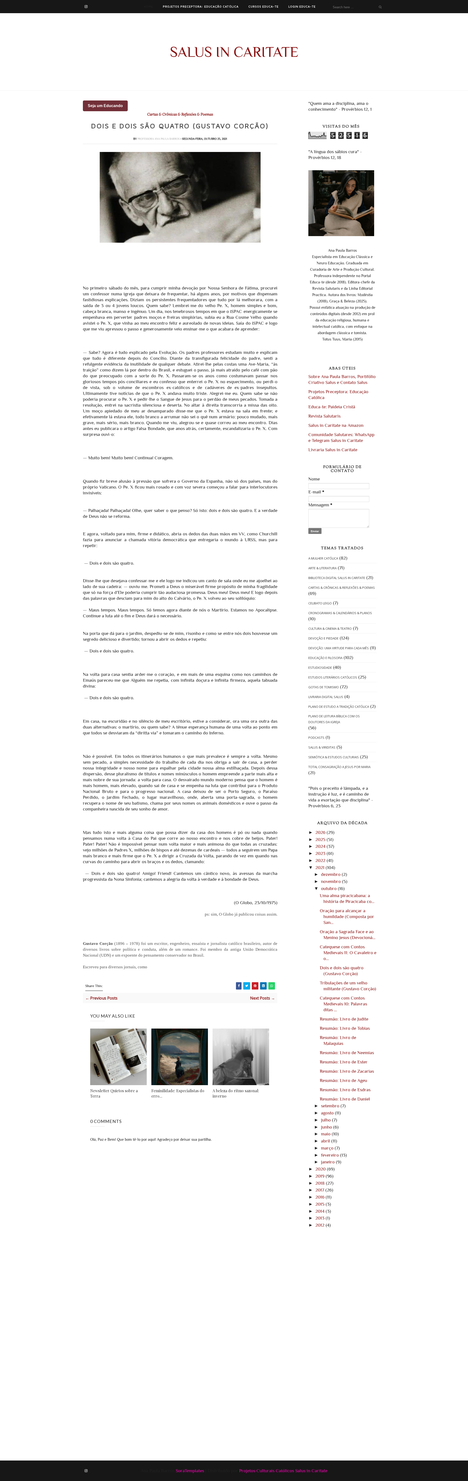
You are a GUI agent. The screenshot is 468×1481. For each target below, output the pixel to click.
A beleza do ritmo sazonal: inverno (236, 1093)
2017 (320, 1189)
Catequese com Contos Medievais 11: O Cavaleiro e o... (348, 952)
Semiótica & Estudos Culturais (333, 757)
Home (148, 6)
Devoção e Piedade (323, 638)
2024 (321, 846)
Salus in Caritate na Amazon (335, 425)
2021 (320, 867)
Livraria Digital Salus (325, 697)
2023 (321, 853)
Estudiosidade (320, 667)
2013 (320, 1218)
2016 (320, 1197)
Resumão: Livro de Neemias (347, 1052)
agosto (328, 1112)
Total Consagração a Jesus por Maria (339, 767)
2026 (321, 832)
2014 (320, 1211)
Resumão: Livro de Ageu (343, 1080)
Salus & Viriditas (321, 747)
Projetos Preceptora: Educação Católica (201, 6)
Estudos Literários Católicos (332, 677)
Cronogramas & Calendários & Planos (340, 613)
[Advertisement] (118, 1291)
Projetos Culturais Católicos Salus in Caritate (283, 1470)
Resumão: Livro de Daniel (345, 1098)
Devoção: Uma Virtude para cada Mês (338, 648)
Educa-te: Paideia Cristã (331, 406)
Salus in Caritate (234, 52)
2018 (320, 1183)
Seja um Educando (105, 106)
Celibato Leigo (320, 603)
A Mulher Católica (323, 558)
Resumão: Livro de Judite (344, 1018)
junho (327, 1127)
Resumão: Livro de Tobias (345, 1028)
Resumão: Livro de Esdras (345, 1089)
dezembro (331, 874)
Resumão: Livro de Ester (344, 1061)
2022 (321, 860)
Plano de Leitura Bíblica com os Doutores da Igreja (334, 719)
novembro (331, 881)
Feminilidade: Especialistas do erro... (177, 1093)
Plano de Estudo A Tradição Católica (338, 706)
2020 (321, 1168)
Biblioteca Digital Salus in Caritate (336, 578)
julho (326, 1119)
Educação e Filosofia (325, 658)
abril (326, 1140)
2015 (320, 1204)
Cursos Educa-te (263, 6)
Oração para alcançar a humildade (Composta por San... (347, 916)
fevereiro (330, 1155)
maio (326, 1133)
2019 (320, 1176)
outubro (329, 888)
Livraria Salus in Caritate (332, 449)
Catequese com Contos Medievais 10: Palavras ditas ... (343, 1003)
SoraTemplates (190, 1470)
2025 (321, 839)
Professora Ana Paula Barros (158, 138)
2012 (320, 1225)
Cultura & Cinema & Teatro (330, 628)
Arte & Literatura (322, 568)
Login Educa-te (302, 6)
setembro (331, 1105)
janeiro (328, 1161)
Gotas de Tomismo (323, 687)
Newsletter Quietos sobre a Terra (114, 1093)
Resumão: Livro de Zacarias (347, 1071)
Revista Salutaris (324, 416)
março (328, 1148)
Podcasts (316, 737)
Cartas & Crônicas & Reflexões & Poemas (180, 114)
